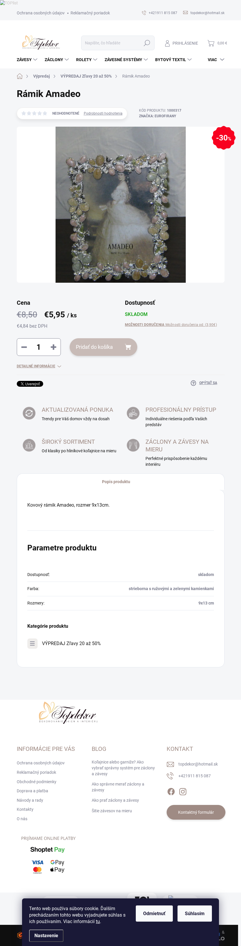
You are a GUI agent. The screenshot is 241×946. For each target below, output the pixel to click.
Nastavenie (46, 935)
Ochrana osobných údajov (41, 13)
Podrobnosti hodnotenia (103, 113)
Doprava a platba (32, 790)
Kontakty (25, 809)
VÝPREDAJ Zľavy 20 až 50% (71, 643)
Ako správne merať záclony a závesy (118, 787)
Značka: (157, 116)
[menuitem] (28, 59)
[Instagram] (182, 790)
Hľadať (146, 43)
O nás (22, 818)
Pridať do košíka (94, 347)
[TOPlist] (9, 2)
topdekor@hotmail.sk (198, 764)
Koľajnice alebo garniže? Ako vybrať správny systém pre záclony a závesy (123, 768)
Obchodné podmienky (36, 781)
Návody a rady (30, 800)
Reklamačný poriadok (90, 13)
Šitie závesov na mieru (112, 810)
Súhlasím (195, 913)
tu (98, 921)
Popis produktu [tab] (116, 481)
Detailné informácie (36, 366)
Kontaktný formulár (196, 812)
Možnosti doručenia (171, 325)
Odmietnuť (154, 913)
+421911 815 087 (194, 775)
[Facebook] (171, 790)
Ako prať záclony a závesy (115, 800)
